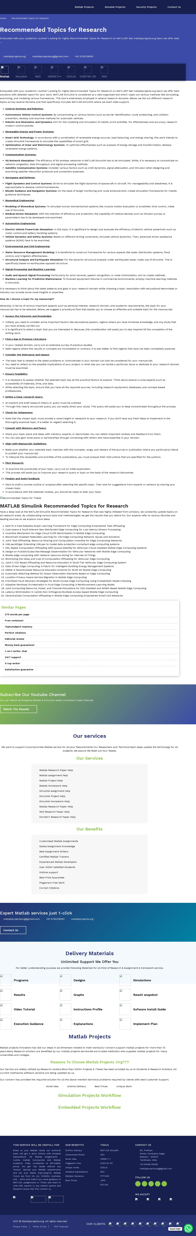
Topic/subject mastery (18, 626)
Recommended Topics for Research (30, 18)
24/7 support (13, 657)
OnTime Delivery (73, 1150)
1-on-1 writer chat (16, 651)
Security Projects (146, 7)
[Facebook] (138, 1184)
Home (3, 18)
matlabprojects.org (14, 56)
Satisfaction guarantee (19, 669)
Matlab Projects (84, 7)
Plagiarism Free (73, 1163)
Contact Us (174, 7)
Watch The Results (16, 709)
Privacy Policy (20, 1226)
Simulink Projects (115, 7)
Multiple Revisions (74, 1176)
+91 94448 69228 (149, 1164)
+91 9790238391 (84, 56)
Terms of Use (39, 1226)
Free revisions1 (14, 620)
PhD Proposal (61, 1226)
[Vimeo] (158, 1184)
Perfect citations (15, 632)
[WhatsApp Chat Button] (188, 1228)
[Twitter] (151, 1184)
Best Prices (71, 1180)
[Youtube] (165, 1184)
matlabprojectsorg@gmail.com (50, 56)
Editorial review (14, 638)
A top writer (12, 663)
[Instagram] (145, 1184)
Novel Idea (70, 1159)
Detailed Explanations (76, 1172)
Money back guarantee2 (19, 645)
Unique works (72, 1167)
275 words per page (17, 614)
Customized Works (75, 1154)
